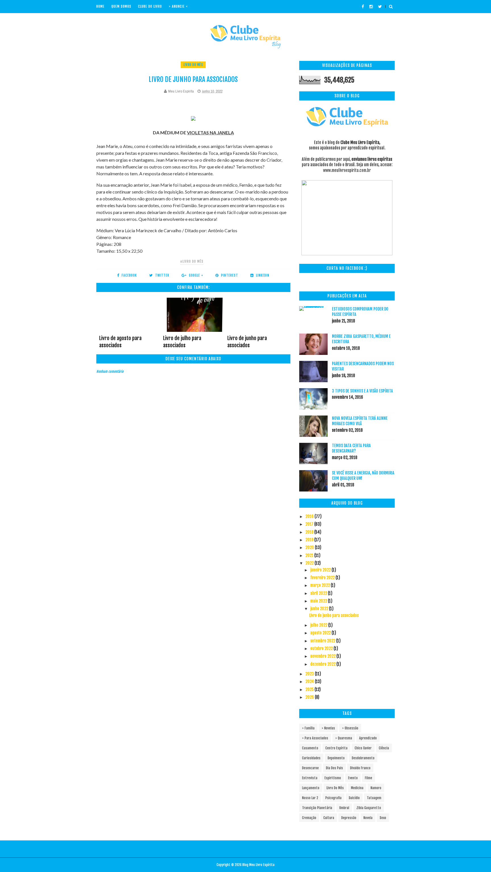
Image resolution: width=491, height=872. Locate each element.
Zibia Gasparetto (368, 808)
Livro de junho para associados (247, 341)
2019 (309, 539)
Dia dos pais (334, 768)
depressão (348, 818)
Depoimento (336, 758)
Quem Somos (121, 6)
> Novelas (328, 728)
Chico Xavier (363, 748)
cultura (328, 818)
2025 (310, 689)
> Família (308, 728)
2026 (310, 697)
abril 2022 (319, 593)
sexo (383, 818)
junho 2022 (319, 608)
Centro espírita (336, 748)
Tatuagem (374, 798)
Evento (353, 778)
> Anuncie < (178, 6)
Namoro (376, 788)
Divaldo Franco (360, 768)
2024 (310, 681)
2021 (309, 555)
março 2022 (320, 585)
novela (368, 818)
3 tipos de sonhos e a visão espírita (362, 390)
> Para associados (315, 738)
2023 (310, 673)
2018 (309, 532)
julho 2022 (319, 625)
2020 (310, 547)
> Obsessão (350, 728)
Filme (368, 778)
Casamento (310, 748)
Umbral (344, 808)
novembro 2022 (323, 656)
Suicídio (354, 798)
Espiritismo (332, 778)
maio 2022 (319, 601)
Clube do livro (150, 6)
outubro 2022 (322, 648)
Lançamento (310, 788)
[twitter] (380, 6)
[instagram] (371, 6)
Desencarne (310, 768)
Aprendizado (368, 738)
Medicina (357, 788)
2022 (310, 563)
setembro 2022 (323, 640)
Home (100, 6)
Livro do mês (193, 65)
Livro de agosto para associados (120, 341)
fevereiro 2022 (323, 577)
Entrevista (309, 778)
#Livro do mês (191, 261)
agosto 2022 (321, 632)
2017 (309, 524)
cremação (309, 818)
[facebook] (363, 6)
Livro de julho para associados (182, 341)
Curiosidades (311, 758)
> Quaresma (343, 738)
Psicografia (333, 798)
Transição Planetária (317, 808)
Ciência (384, 748)
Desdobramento (363, 758)
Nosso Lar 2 (310, 798)
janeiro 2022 (321, 569)
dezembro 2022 (323, 664)
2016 (310, 516)
